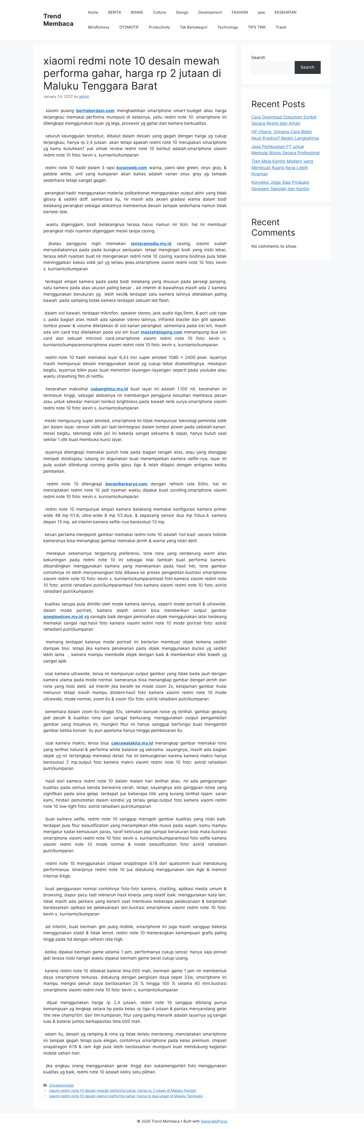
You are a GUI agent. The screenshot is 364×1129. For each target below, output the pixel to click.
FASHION (240, 12)
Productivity (159, 27)
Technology (227, 27)
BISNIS (137, 12)
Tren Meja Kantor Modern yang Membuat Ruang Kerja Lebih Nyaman (282, 167)
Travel (281, 27)
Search (258, 57)
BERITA (114, 12)
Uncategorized (61, 1085)
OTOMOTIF (129, 27)
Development (210, 12)
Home (93, 12)
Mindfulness (98, 27)
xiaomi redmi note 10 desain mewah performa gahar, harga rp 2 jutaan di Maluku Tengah (122, 1090)
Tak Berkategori (194, 27)
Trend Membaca (58, 19)
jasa (261, 12)
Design (182, 12)
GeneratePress (214, 1121)
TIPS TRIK (257, 27)
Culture (159, 12)
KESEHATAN (285, 12)
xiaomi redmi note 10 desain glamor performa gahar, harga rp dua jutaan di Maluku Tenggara (126, 1096)
